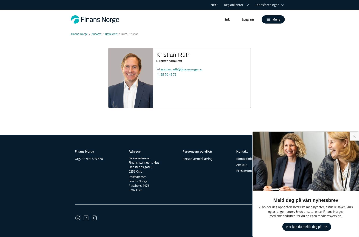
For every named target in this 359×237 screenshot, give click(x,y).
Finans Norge (79, 34)
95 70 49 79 (168, 74)
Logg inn (248, 19)
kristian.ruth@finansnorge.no (181, 69)
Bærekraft (111, 34)
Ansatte (96, 34)
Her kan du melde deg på (304, 227)
